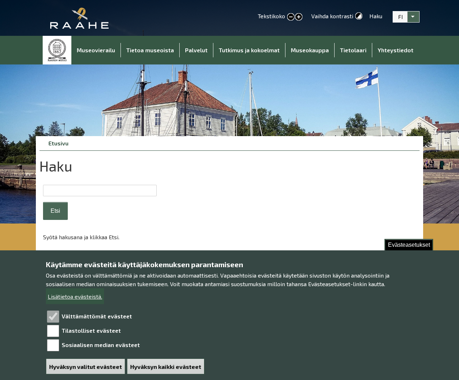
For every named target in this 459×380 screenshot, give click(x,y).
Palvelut (196, 50)
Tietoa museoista (150, 50)
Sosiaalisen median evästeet (101, 344)
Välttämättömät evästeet (97, 316)
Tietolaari (353, 50)
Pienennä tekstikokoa (291, 17)
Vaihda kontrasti (332, 16)
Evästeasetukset (409, 245)
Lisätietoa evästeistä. (75, 296)
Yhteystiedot (395, 50)
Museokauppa (310, 50)
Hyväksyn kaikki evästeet (165, 366)
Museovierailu (96, 50)
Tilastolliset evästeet (91, 330)
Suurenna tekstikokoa (299, 17)
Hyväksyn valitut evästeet (85, 366)
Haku (375, 16)
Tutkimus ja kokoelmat (249, 50)
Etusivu (57, 50)
